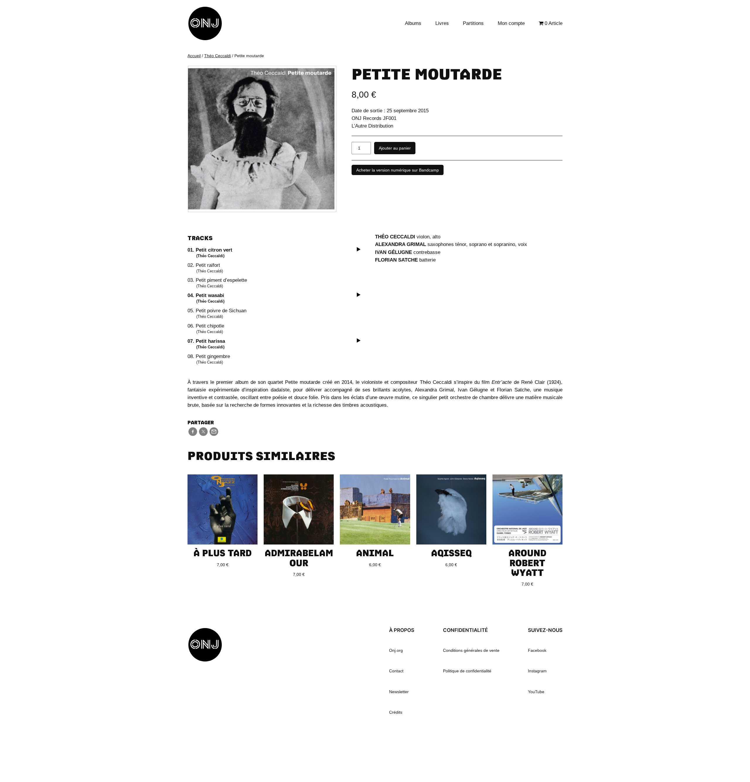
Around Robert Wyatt (527, 562)
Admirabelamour (299, 558)
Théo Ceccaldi (217, 55)
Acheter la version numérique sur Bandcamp (397, 170)
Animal (375, 553)
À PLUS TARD (222, 553)
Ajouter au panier (395, 148)
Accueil (194, 55)
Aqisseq (451, 553)
